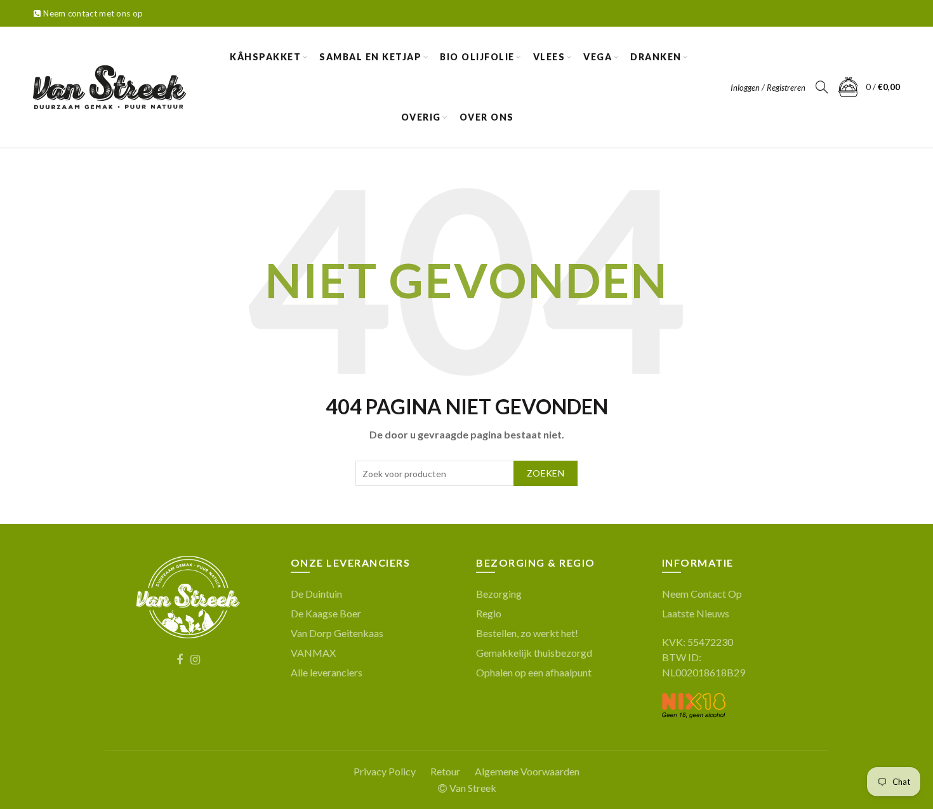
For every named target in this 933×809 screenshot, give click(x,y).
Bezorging (499, 594)
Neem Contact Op (702, 594)
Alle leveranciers (326, 672)
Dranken (656, 56)
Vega (597, 56)
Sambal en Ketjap (370, 56)
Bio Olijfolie (477, 56)
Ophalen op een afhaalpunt (534, 672)
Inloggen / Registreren (768, 87)
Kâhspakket (265, 56)
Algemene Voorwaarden (527, 771)
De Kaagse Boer (326, 613)
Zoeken (545, 473)
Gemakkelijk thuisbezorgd (534, 653)
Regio (488, 613)
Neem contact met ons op (93, 13)
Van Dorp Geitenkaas (337, 633)
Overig (421, 117)
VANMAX (313, 653)
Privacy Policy (385, 771)
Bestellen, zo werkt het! (527, 633)
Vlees (549, 56)
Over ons (487, 117)
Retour (445, 771)
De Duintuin (316, 594)
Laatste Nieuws (695, 613)
